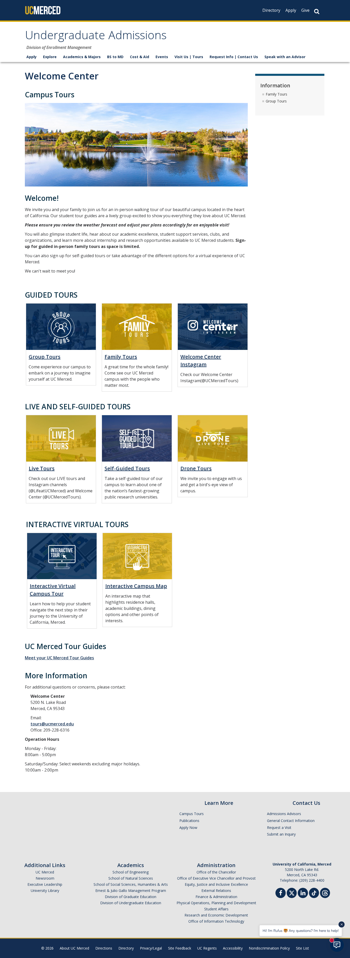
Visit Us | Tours (188, 56)
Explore (50, 56)
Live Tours (42, 468)
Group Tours (44, 356)
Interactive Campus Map (136, 585)
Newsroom (45, 878)
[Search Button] (316, 11)
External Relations (216, 890)
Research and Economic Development (216, 915)
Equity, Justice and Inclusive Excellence (216, 884)
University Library (45, 890)
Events (162, 56)
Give (305, 10)
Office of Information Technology (216, 921)
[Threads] (325, 892)
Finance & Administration (216, 896)
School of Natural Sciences (130, 878)
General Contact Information (291, 820)
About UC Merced (74, 948)
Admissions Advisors (284, 813)
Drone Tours (196, 468)
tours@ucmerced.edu (52, 724)
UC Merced (45, 872)
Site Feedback (179, 948)
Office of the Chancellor (216, 872)
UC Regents (207, 948)
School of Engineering (130, 872)
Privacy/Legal (151, 948)
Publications (189, 820)
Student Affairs (216, 909)
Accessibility (233, 948)
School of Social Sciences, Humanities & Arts (131, 884)
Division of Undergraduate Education (130, 902)
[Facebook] (280, 893)
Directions (103, 948)
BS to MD (115, 56)
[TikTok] (314, 892)
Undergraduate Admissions (96, 37)
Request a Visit (279, 827)
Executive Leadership (44, 884)
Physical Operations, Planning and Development (216, 902)
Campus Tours (191, 813)
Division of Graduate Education (130, 896)
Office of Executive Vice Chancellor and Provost (216, 878)
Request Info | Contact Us (234, 56)
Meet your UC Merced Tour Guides (59, 658)
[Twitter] (292, 892)
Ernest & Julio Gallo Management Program (130, 890)
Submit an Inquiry (281, 834)
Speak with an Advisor (284, 56)
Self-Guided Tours (127, 468)
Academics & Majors (82, 56)
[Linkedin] (303, 893)
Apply (290, 10)
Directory (271, 10)
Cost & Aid (139, 56)
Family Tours (121, 356)
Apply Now (188, 827)
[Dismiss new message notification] (341, 924)
